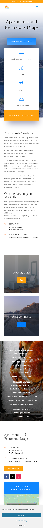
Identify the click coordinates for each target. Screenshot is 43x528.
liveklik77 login (21, 35)
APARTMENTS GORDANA (18, 235)
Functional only (21, 521)
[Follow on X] (12, 476)
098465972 (15, 1)
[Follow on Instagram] (18, 476)
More (22, 324)
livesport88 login (10, 35)
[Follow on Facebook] (6, 476)
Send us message (13, 468)
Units (22, 280)
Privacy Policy (21, 525)
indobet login (31, 35)
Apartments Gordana (18, 458)
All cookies (21, 515)
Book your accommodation (21, 41)
